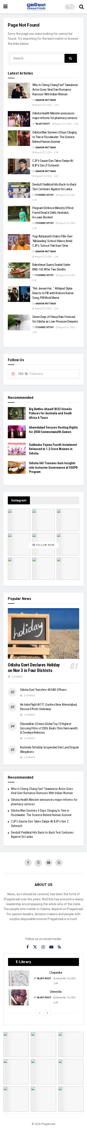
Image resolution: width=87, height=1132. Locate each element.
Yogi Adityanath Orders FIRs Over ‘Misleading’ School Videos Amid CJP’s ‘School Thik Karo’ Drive (52, 241)
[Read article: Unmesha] (19, 997)
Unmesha (56, 992)
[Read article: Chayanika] (19, 978)
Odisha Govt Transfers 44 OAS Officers (43, 689)
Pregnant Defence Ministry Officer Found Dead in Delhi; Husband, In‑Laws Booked (53, 212)
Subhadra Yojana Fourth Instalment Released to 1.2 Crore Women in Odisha (53, 449)
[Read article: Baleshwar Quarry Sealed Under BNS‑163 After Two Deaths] (19, 270)
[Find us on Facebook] (28, 862)
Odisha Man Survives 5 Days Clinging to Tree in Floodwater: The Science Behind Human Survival (54, 137)
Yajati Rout (42, 124)
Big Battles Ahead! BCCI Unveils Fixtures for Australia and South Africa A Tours (50, 413)
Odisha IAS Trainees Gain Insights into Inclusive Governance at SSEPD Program (53, 467)
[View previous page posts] (39, 1013)
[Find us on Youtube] (48, 862)
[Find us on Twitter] (38, 863)
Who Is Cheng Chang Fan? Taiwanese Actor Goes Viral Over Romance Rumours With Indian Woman (55, 89)
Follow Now (44, 545)
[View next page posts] (47, 1013)
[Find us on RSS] (58, 862)
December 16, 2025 (66, 978)
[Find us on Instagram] (43, 947)
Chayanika (55, 973)
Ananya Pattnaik (45, 100)
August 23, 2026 (43, 105)
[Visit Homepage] (36, 6)
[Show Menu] (5, 6)
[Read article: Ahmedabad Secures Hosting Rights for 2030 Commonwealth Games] (17, 431)
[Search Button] (81, 6)
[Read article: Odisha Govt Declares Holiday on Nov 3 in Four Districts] (43, 633)
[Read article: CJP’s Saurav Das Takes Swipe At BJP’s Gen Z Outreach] (19, 166)
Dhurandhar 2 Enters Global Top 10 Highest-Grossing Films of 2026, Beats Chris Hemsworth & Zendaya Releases (48, 728)
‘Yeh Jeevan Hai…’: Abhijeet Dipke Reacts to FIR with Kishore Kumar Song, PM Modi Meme (52, 293)
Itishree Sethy (44, 195)
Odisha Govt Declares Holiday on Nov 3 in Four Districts (34, 667)
